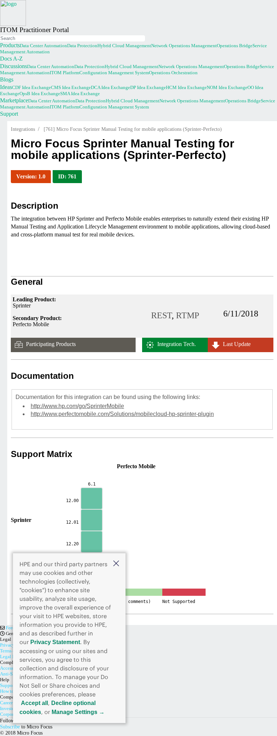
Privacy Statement (55, 642)
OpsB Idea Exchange (39, 93)
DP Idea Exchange (148, 87)
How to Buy (11, 691)
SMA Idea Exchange (80, 93)
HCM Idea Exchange (186, 87)
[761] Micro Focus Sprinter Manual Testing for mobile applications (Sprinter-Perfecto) (133, 129)
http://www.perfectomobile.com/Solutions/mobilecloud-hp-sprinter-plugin (122, 414)
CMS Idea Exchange (71, 87)
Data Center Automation (43, 45)
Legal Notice (12, 656)
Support (9, 114)
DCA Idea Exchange (110, 87)
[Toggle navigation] (0, 34)
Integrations (23, 129)
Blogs (6, 79)
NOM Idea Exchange (227, 87)
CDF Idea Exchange (31, 87)
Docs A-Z (11, 59)
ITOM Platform (64, 72)
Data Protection (82, 45)
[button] (116, 563)
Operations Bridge (234, 45)
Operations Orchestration (173, 72)
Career (6, 702)
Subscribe (10, 727)
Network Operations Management (184, 45)
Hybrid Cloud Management (124, 45)
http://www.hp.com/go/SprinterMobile (77, 406)
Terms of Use (12, 650)
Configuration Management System (114, 72)
